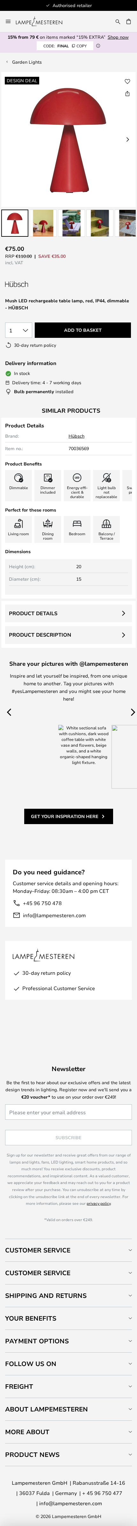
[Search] (118, 21)
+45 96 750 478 (42, 903)
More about (27, 1431)
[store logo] (42, 21)
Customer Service (37, 1250)
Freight (19, 1386)
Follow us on (30, 1363)
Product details (33, 613)
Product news (32, 1454)
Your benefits (30, 1318)
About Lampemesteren (46, 1409)
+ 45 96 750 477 (102, 1493)
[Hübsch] (39, 284)
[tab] (68, 1250)
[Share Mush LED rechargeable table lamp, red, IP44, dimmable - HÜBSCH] (127, 93)
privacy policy (99, 1203)
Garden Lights (27, 62)
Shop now (118, 37)
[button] (14, 223)
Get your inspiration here (64, 816)
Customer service (37, 1272)
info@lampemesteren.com (54, 915)
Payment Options (37, 1341)
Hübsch (76, 436)
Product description (40, 634)
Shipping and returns (46, 1295)
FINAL (65, 45)
